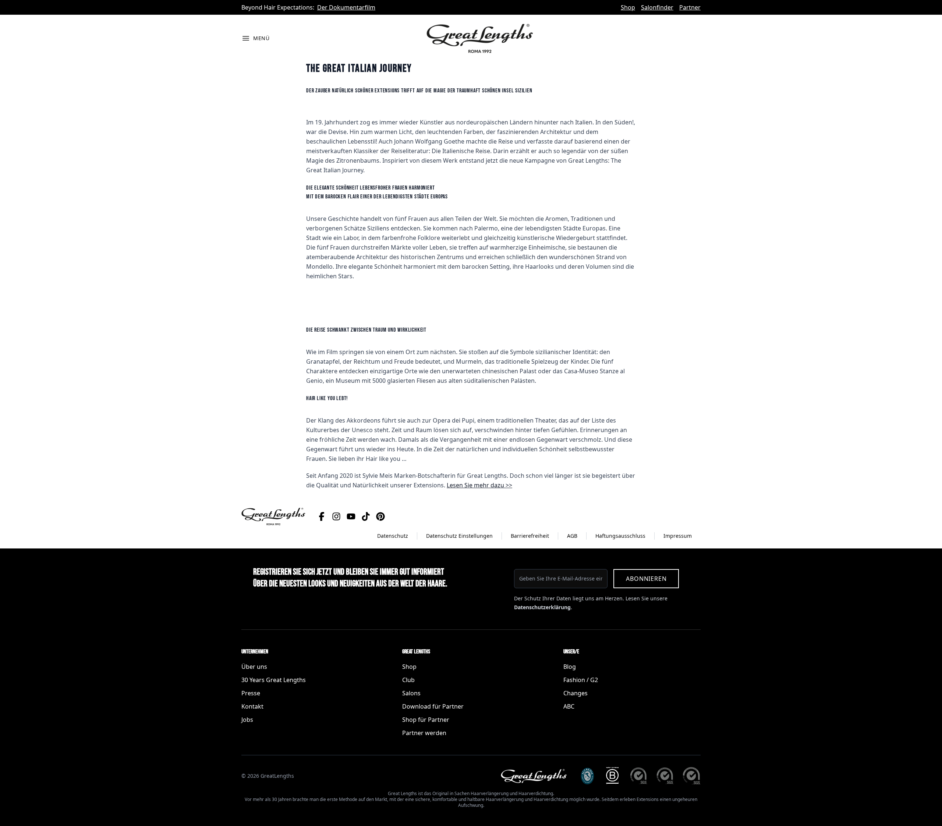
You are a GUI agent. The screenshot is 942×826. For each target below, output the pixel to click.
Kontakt (252, 706)
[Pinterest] (380, 516)
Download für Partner (433, 706)
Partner (690, 7)
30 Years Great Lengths (273, 680)
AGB (572, 535)
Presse (250, 693)
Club (408, 680)
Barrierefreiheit (530, 535)
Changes (575, 693)
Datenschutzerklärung (542, 607)
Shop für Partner (425, 720)
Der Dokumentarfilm (346, 7)
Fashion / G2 (580, 680)
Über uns (254, 667)
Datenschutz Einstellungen (459, 535)
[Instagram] (336, 516)
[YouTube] (351, 516)
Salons (411, 693)
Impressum (677, 535)
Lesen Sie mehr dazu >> (479, 485)
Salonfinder (657, 7)
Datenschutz (392, 535)
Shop (628, 7)
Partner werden (424, 733)
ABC (568, 706)
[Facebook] (321, 516)
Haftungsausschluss (620, 535)
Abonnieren (646, 579)
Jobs (247, 720)
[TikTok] (365, 516)
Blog (569, 667)
